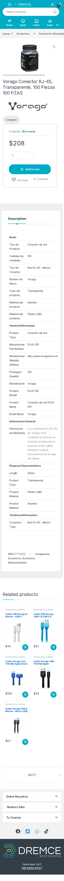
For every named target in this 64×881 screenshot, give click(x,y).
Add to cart (32, 169)
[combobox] (26, 12)
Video (36, 25)
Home (6, 33)
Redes (9, 25)
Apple (23, 25)
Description (17, 219)
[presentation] (60, 775)
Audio (50, 25)
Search (54, 12)
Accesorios (23, 33)
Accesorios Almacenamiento (30, 75)
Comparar (42, 179)
